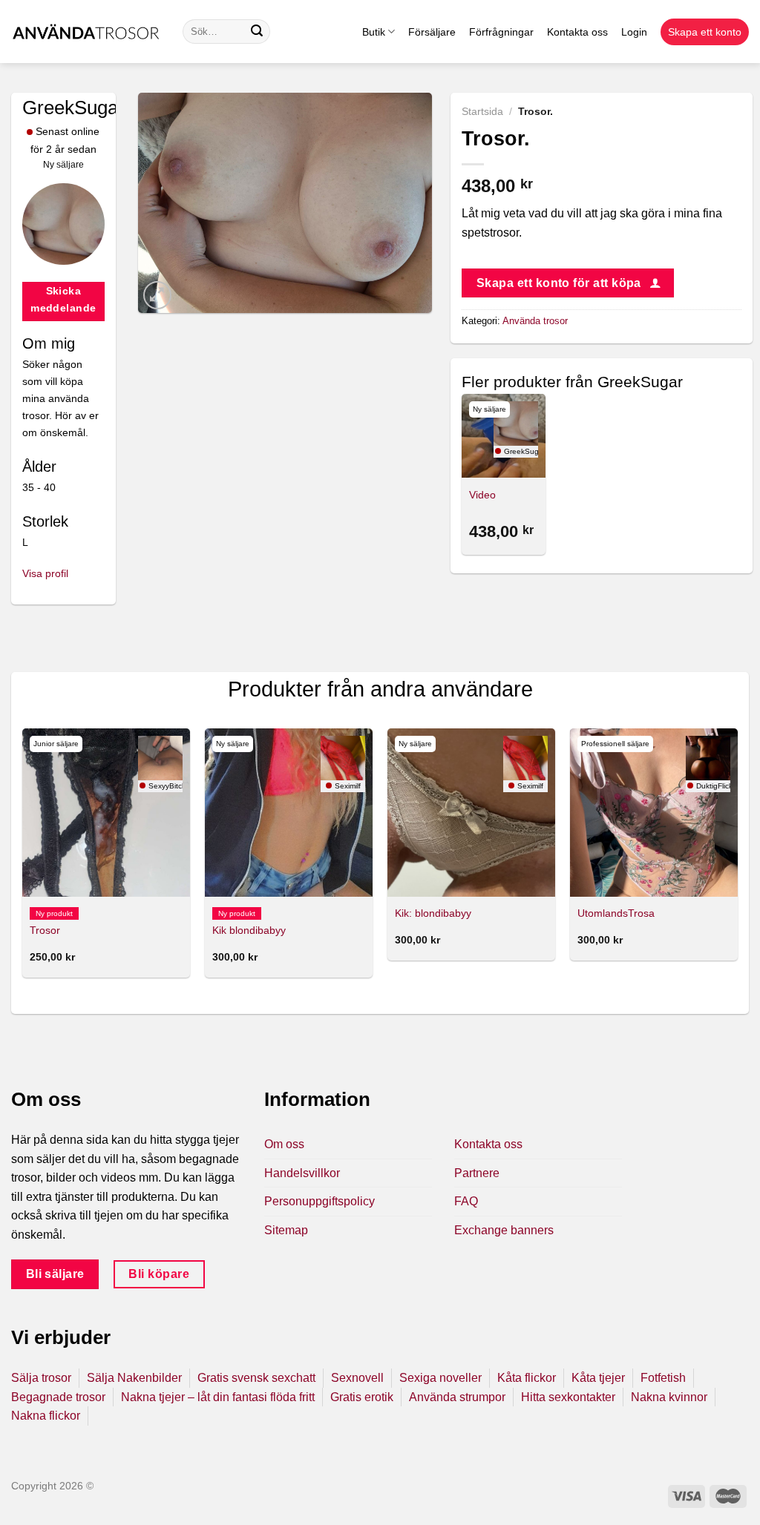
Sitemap (286, 1230)
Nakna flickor (45, 1415)
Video (482, 495)
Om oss (284, 1144)
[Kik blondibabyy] (289, 812)
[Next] (737, 858)
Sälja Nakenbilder (134, 1377)
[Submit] (256, 32)
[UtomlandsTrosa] (654, 812)
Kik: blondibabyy (433, 913)
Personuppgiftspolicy (319, 1201)
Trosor (45, 930)
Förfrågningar (501, 32)
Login (634, 32)
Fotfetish (663, 1377)
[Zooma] (157, 295)
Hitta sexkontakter (568, 1397)
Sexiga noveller (440, 1377)
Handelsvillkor (302, 1173)
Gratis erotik (361, 1397)
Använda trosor (535, 320)
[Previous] (23, 858)
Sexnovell (357, 1377)
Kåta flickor (526, 1377)
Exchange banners (504, 1230)
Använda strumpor (457, 1397)
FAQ (466, 1201)
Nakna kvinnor (669, 1397)
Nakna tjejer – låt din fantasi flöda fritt (218, 1397)
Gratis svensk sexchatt (256, 1377)
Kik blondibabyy (249, 930)
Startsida (482, 111)
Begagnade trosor (58, 1397)
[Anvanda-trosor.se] (85, 31)
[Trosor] (106, 812)
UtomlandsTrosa (616, 913)
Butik (373, 32)
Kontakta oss (577, 32)
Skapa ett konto (704, 32)
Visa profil (45, 573)
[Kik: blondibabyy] (471, 812)
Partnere (476, 1173)
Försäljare (432, 32)
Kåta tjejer (598, 1377)
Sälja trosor (41, 1377)
